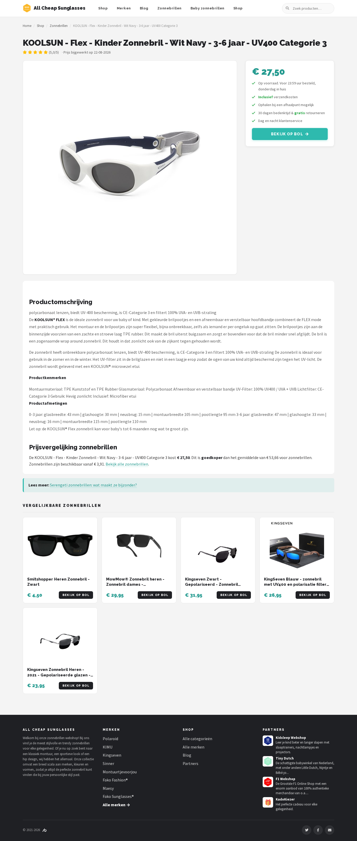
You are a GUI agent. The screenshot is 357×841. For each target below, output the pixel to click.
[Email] (329, 830)
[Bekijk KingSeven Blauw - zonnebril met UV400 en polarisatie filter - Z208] (297, 545)
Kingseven (112, 755)
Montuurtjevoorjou (120, 771)
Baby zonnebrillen (207, 8)
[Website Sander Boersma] (44, 830)
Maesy (108, 788)
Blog (144, 8)
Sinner (108, 763)
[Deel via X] (306, 830)
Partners (190, 763)
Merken (124, 8)
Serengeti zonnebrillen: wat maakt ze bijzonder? (93, 485)
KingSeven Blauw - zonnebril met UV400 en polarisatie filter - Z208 (296, 584)
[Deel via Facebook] (318, 830)
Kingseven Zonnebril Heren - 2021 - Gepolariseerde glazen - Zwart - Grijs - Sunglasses (58, 675)
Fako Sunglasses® (118, 796)
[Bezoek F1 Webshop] (268, 782)
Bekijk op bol (287, 134)
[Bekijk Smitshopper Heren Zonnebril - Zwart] (60, 545)
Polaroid (110, 738)
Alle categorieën (197, 738)
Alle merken (193, 747)
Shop (103, 8)
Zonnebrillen (169, 8)
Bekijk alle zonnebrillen (127, 464)
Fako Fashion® (115, 779)
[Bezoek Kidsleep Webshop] (268, 740)
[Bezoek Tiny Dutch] (268, 761)
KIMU (107, 747)
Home (27, 26)
